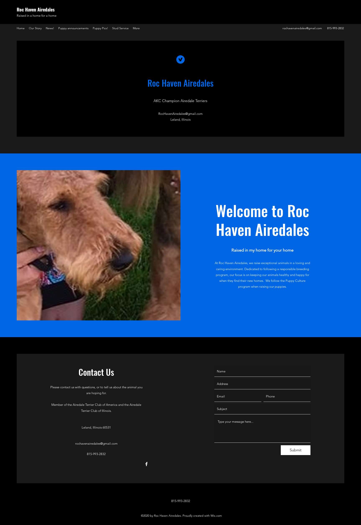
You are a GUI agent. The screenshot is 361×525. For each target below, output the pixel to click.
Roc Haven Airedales (36, 9)
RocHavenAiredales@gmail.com (180, 114)
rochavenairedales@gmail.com (302, 28)
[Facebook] (146, 464)
